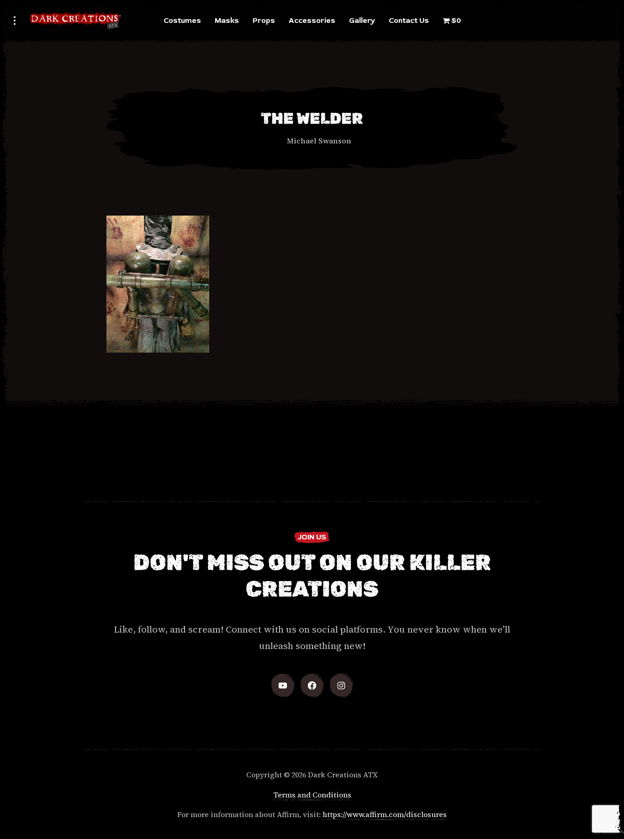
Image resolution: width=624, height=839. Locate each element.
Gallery (362, 20)
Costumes (182, 20)
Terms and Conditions (312, 795)
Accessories (312, 20)
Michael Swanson (319, 141)
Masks (227, 20)
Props (264, 20)
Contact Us (409, 20)
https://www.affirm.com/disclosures (385, 814)
